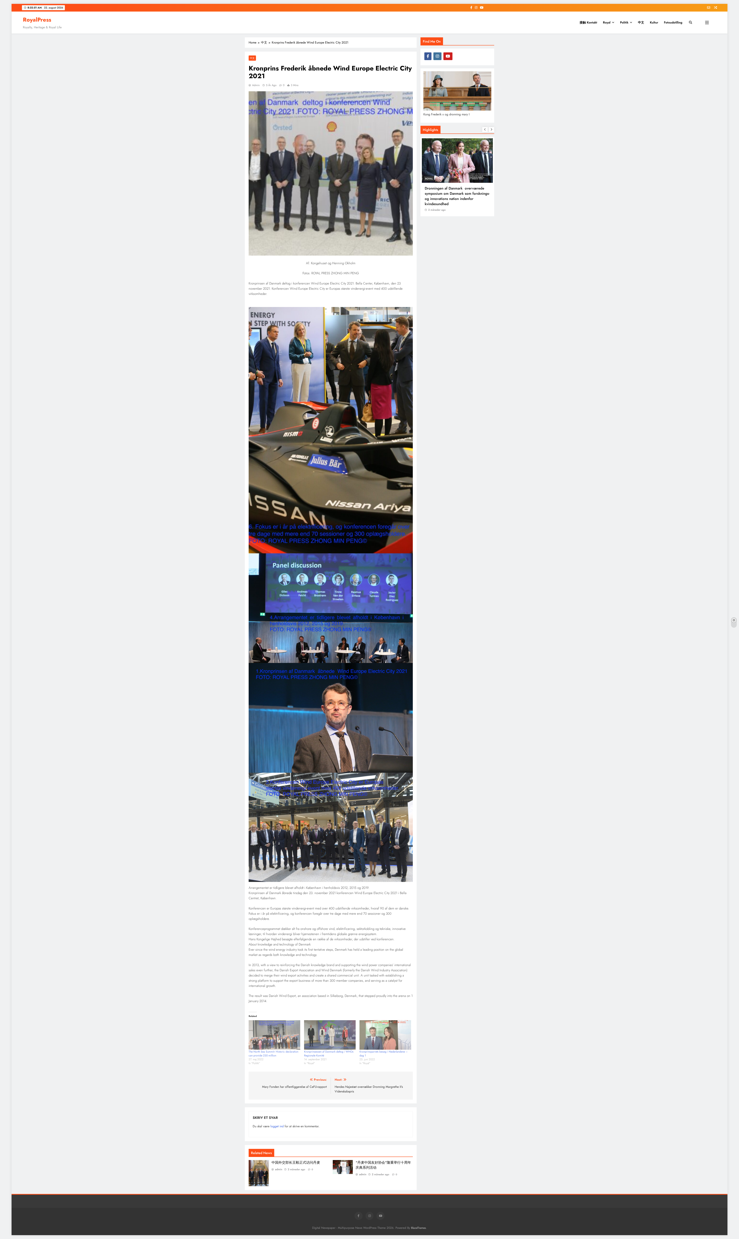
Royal (606, 22)
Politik (624, 22)
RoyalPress (37, 20)
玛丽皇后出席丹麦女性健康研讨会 (452, 188)
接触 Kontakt (588, 22)
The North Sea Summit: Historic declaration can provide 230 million (273, 1053)
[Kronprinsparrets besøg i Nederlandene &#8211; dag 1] (385, 1035)
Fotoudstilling (673, 22)
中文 (641, 22)
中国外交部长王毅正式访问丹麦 (296, 1162)
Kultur (654, 22)
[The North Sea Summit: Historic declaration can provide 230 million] (274, 1035)
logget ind (277, 1126)
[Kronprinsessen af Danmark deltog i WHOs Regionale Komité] (330, 1035)
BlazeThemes (418, 1228)
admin (256, 85)
